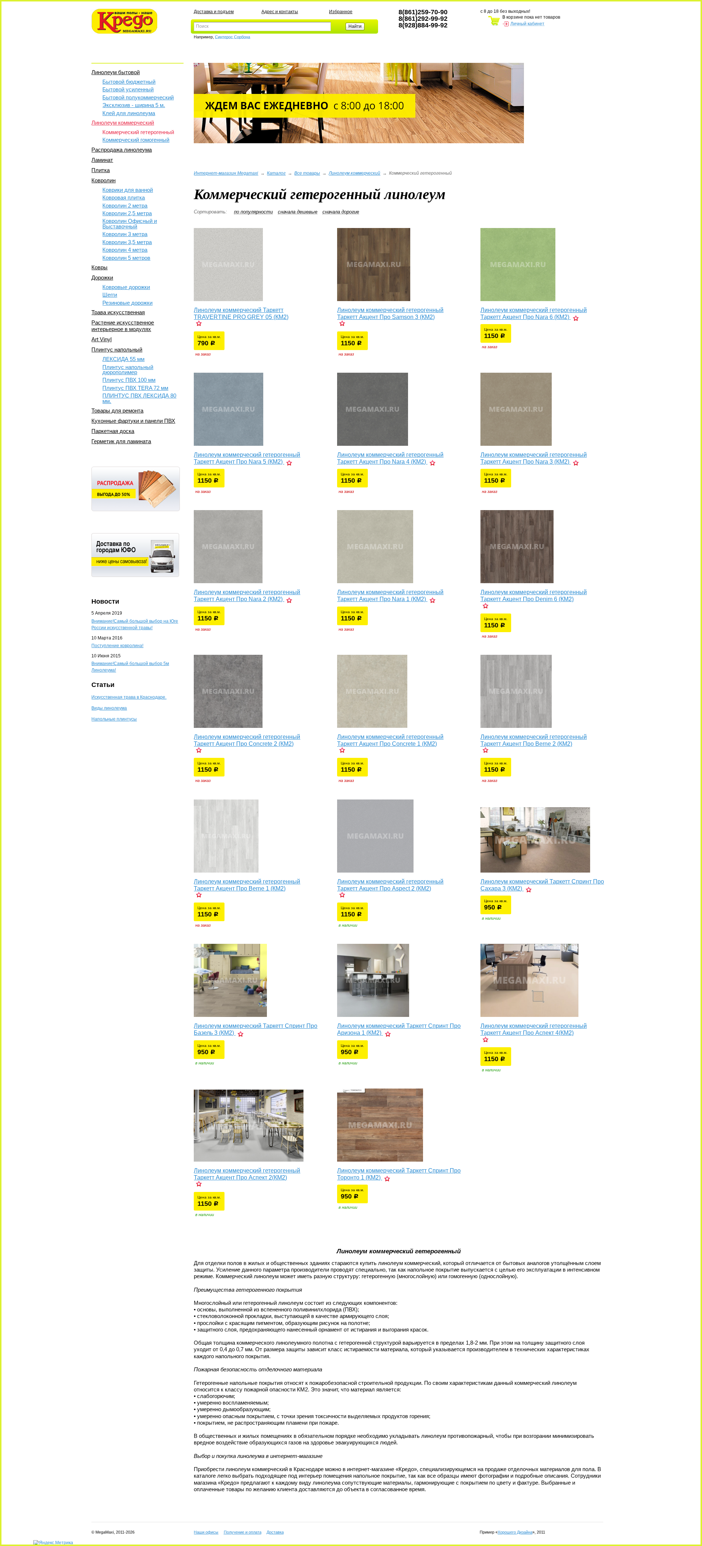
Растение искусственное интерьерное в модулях (122, 325)
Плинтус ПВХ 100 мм (128, 380)
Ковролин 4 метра (124, 250)
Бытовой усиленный (128, 89)
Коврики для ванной (127, 190)
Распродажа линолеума (121, 150)
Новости (105, 601)
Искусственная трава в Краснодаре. (128, 697)
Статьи (102, 684)
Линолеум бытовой (115, 72)
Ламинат (102, 160)
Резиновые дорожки (127, 303)
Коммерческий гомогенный (135, 140)
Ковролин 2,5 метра (127, 213)
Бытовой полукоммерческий (138, 97)
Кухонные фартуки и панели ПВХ (133, 421)
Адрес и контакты (279, 11)
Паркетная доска (112, 431)
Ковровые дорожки (126, 287)
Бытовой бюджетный (128, 82)
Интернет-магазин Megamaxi (226, 173)
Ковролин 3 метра (124, 234)
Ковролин (103, 180)
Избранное (340, 11)
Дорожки (102, 277)
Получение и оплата (242, 1532)
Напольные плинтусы (114, 719)
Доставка (275, 1532)
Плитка (100, 170)
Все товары (307, 173)
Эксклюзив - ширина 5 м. (133, 105)
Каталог (276, 173)
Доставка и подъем (214, 11)
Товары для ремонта (117, 410)
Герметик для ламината (121, 441)
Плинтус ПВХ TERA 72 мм (135, 388)
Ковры (99, 267)
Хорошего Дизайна (515, 1532)
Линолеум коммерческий (122, 122)
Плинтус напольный (116, 349)
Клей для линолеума (128, 113)
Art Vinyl (101, 339)
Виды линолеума (109, 708)
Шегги (109, 295)
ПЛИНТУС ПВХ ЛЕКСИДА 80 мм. (139, 398)
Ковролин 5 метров (126, 258)
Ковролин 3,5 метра (127, 242)
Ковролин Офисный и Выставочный (129, 223)
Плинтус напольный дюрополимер (127, 369)
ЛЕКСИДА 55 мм (123, 359)
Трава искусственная (118, 312)
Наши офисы (206, 1532)
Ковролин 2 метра (124, 205)
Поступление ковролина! (117, 645)
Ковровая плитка (123, 197)
